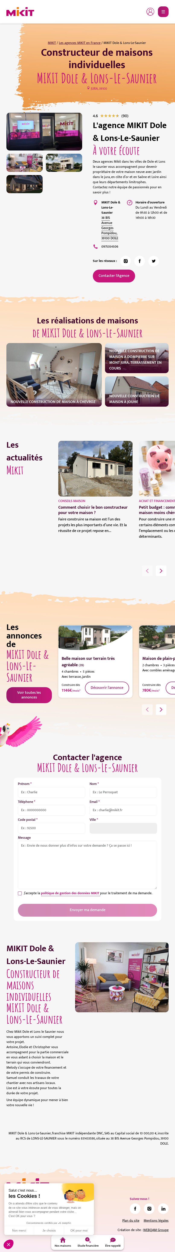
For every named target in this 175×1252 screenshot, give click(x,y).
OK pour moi (79, 1230)
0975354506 (109, 247)
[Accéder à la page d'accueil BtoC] (20, 11)
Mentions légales (156, 1221)
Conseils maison (71, 501)
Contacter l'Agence (114, 276)
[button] (8, 1244)
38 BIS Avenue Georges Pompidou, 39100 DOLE (109, 228)
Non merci (19, 1230)
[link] (124, 116)
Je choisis (49, 1230)
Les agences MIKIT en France (80, 43)
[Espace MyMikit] (150, 12)
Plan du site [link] (130, 1221)
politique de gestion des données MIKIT (70, 893)
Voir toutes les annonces (29, 695)
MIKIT (52, 43)
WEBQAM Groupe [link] (156, 1230)
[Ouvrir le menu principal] (163, 11)
